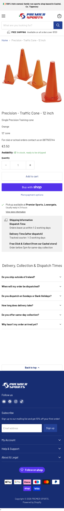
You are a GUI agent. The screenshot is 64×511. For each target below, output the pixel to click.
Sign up (50, 428)
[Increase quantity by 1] (30, 165)
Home (5, 40)
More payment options (32, 194)
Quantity (6, 158)
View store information (16, 212)
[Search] (57, 25)
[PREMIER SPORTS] (15, 388)
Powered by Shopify (32, 502)
